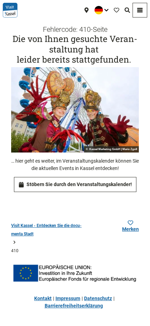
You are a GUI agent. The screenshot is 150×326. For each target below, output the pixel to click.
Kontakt (43, 298)
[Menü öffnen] (140, 10)
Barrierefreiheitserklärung (74, 306)
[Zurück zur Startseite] (10, 10)
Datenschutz (98, 298)
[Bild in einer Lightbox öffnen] (75, 110)
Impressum (67, 298)
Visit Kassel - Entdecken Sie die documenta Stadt (46, 229)
